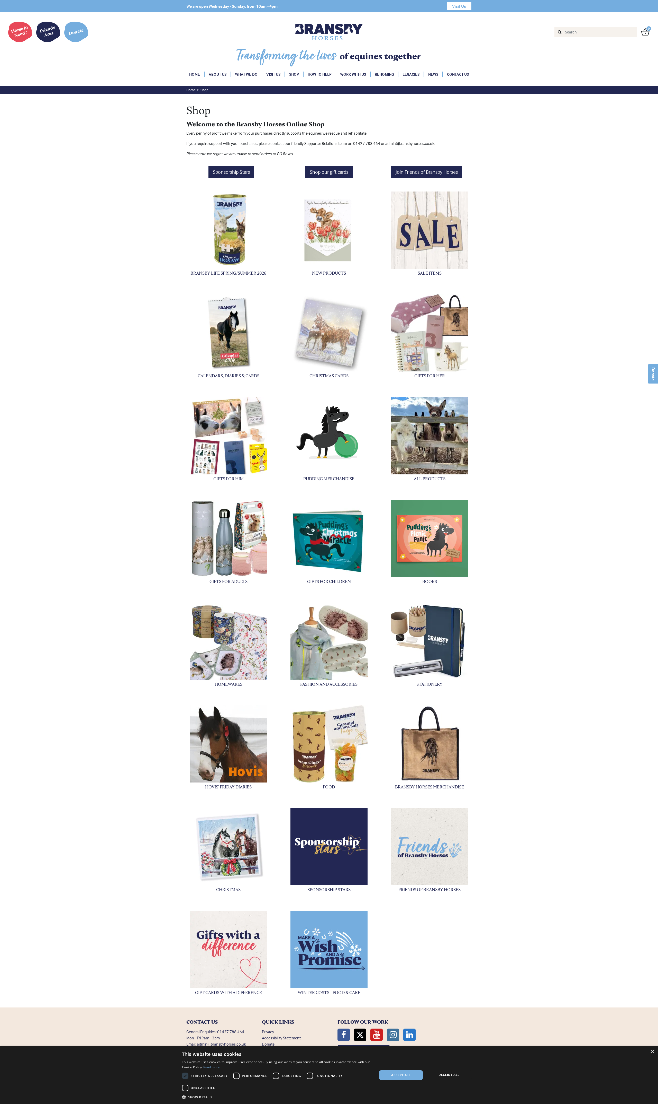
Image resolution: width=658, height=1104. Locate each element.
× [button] (652, 1052)
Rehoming (384, 74)
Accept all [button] (400, 1075)
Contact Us (458, 74)
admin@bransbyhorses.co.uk (221, 1044)
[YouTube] (376, 1035)
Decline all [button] (448, 1075)
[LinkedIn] (409, 1035)
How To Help (320, 74)
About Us (217, 74)
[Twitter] (360, 1035)
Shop (294, 74)
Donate (653, 373)
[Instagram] (393, 1035)
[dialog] (329, 1075)
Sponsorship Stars (231, 172)
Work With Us (353, 74)
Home (194, 74)
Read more (211, 1067)
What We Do (246, 74)
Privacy (268, 1031)
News (433, 74)
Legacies (411, 74)
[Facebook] (343, 1035)
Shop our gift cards (329, 172)
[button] (276, 1097)
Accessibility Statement (281, 1037)
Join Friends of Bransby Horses (427, 172)
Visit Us (273, 74)
